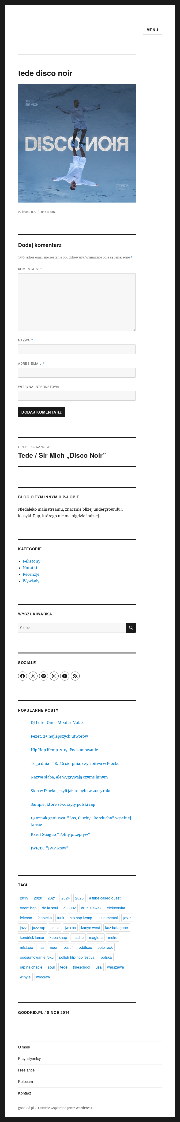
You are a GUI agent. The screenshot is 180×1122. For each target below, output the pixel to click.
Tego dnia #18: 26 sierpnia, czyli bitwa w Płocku (75, 763)
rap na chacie (31, 967)
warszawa (115, 967)
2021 (52, 898)
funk (60, 917)
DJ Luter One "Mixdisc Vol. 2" (58, 722)
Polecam (25, 1081)
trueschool (81, 967)
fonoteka (45, 917)
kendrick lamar (32, 937)
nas (41, 947)
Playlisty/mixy (29, 1058)
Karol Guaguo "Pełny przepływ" (60, 834)
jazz (23, 927)
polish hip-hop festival (77, 957)
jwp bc (70, 927)
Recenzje (31, 574)
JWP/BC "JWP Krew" (49, 848)
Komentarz (30, 269)
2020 (38, 898)
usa (99, 967)
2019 (24, 898)
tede (64, 967)
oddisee (85, 947)
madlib (78, 937)
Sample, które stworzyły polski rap (63, 804)
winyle (25, 977)
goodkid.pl (26, 1108)
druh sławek (91, 908)
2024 (65, 898)
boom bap (28, 908)
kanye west (90, 927)
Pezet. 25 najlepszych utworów (59, 736)
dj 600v (70, 908)
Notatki (30, 567)
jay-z (127, 917)
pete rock (105, 947)
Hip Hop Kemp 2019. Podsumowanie (64, 749)
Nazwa (25, 340)
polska (106, 957)
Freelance (26, 1070)
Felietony (31, 561)
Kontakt (24, 1093)
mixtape (26, 947)
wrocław (43, 977)
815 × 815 (48, 211)
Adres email (31, 363)
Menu (152, 29)
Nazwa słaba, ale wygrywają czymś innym (69, 777)
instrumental (108, 917)
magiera (96, 937)
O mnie (24, 1047)
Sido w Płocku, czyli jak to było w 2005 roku (71, 790)
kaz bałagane (116, 927)
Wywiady (31, 581)
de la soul (50, 908)
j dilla (55, 927)
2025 (79, 898)
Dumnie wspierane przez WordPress (65, 1108)
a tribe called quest (104, 898)
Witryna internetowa (38, 386)
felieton (26, 917)
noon (54, 947)
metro (112, 937)
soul (51, 967)
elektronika (116, 908)
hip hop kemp (81, 917)
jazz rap (38, 927)
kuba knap (58, 937)
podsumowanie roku (37, 957)
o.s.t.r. (68, 947)
